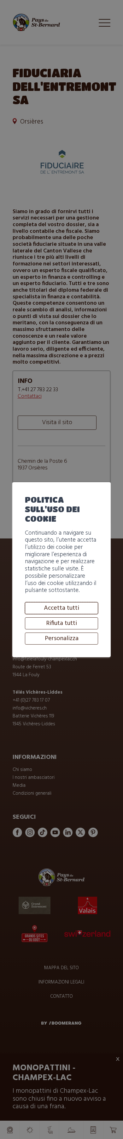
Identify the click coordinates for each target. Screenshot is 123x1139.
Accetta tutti (61, 608)
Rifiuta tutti (61, 623)
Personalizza (62, 638)
